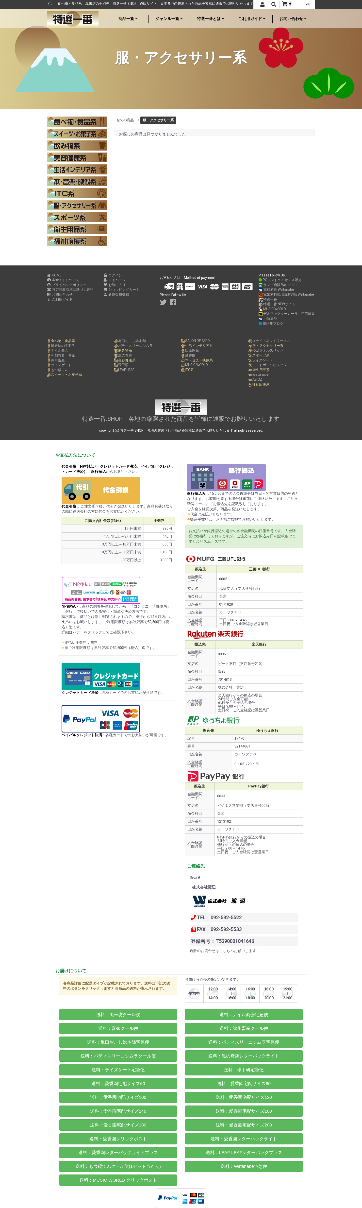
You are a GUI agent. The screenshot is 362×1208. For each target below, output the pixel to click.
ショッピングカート (123, 289)
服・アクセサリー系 (158, 120)
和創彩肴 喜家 (63, 355)
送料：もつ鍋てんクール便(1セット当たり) (118, 1166)
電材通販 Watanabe (278, 289)
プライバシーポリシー (68, 285)
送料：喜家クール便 (118, 1028)
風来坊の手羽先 (90, 3)
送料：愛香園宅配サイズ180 (118, 1125)
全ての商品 (125, 120)
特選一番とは (209, 18)
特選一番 (270, 299)
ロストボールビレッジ (269, 365)
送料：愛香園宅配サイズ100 (118, 1097)
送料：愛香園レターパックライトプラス (118, 1152)
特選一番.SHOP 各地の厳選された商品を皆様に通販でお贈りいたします (181, 418)
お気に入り (117, 285)
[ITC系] (77, 193)
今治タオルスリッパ (267, 350)
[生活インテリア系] (77, 169)
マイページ (117, 280)
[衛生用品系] (77, 229)
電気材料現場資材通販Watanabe (288, 294)
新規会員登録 (118, 294)
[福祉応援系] (77, 241)
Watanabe (260, 374)
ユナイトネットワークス (271, 341)
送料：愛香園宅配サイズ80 (244, 1083)
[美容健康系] (77, 157)
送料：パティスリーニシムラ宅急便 (243, 1042)
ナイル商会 (59, 350)
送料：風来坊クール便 (118, 1014)
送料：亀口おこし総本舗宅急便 (118, 1042)
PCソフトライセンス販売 (282, 280)
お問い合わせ (292, 18)
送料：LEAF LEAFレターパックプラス (244, 1152)
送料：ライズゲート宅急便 (118, 1069)
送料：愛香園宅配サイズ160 (244, 1111)
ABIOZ (257, 379)
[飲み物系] (77, 145)
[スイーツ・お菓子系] (77, 133)
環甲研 (123, 365)
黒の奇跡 (125, 355)
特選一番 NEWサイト (279, 304)
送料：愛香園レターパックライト (244, 1138)
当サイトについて (65, 280)
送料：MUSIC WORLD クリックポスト (118, 1180)
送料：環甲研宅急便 (244, 1069)
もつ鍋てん (59, 370)
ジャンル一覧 (168, 18)
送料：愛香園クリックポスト (118, 1138)
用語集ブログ (272, 323)
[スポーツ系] (77, 217)
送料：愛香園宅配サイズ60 (118, 1083)
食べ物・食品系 (62, 3)
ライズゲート (61, 365)
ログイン (115, 275)
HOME (56, 275)
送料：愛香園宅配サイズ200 (244, 1125)
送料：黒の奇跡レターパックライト (243, 1056)
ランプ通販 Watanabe (280, 285)
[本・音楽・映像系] (77, 181)
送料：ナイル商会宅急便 (243, 1014)
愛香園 (190, 355)
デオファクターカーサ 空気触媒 (289, 314)
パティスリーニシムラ (135, 346)
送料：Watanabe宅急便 (244, 1166)
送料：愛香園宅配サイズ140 (118, 1111)
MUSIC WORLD (274, 309)
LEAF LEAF (126, 370)
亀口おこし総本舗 (132, 341)
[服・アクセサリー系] (77, 205)
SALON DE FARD (197, 341)
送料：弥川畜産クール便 (243, 1028)
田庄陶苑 (192, 350)
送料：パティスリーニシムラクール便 (118, 1056)
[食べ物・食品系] (77, 121)
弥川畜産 (58, 360)
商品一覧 (126, 18)
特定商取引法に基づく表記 (72, 289)
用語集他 (270, 319)
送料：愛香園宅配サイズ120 (244, 1097)
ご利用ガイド (250, 18)
